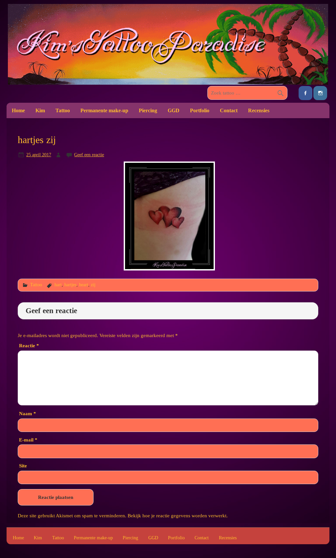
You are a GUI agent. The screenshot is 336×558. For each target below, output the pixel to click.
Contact (229, 110)
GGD (173, 110)
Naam (27, 413)
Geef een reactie (89, 154)
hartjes (70, 284)
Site (23, 465)
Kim (40, 110)
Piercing (148, 110)
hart (58, 284)
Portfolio (199, 110)
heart (83, 284)
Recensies (258, 110)
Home (18, 110)
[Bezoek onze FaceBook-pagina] (305, 93)
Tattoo (62, 110)
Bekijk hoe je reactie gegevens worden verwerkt (177, 515)
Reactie (29, 345)
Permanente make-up (104, 110)
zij (93, 284)
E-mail (28, 439)
